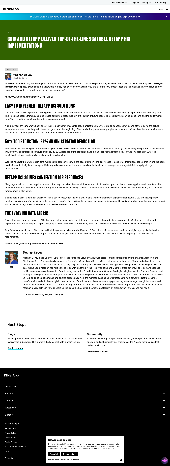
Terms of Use (10, 428)
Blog (9, 31)
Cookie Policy (10, 437)
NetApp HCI (11, 69)
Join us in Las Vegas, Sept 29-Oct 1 (118, 16)
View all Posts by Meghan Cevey (43, 294)
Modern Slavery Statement (15, 446)
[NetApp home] (10, 9)
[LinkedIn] (12, 267)
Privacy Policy (10, 433)
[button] (163, 9)
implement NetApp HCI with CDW (45, 243)
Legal (7, 451)
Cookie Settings (11, 442)
